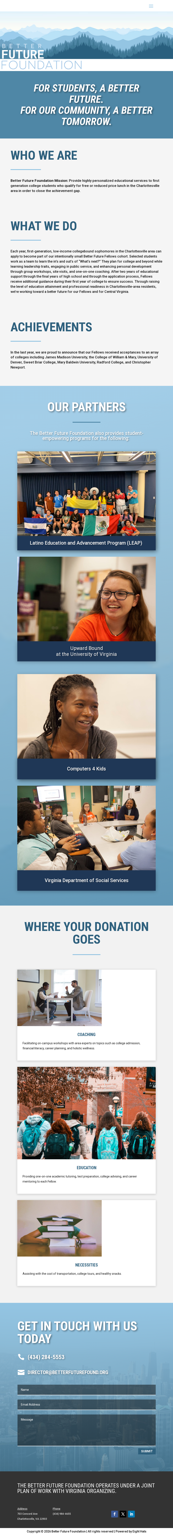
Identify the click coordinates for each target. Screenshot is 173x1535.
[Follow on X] (123, 1514)
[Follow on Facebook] (114, 1514)
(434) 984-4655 (62, 1513)
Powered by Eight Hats (131, 1531)
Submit (147, 1451)
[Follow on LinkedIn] (131, 1514)
